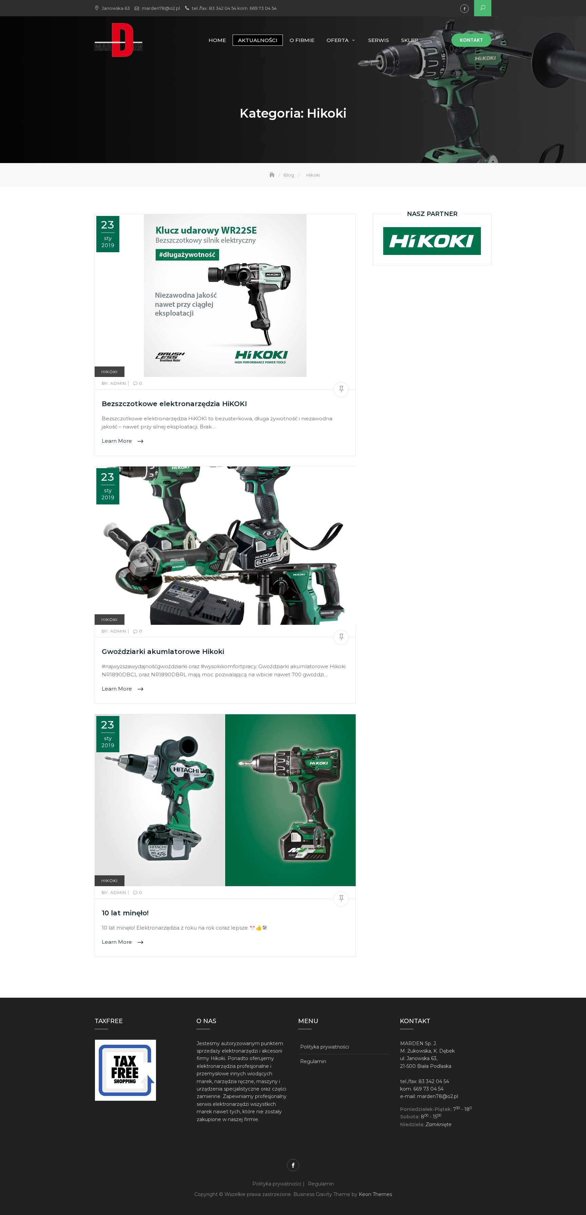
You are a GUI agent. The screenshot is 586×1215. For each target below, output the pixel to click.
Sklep (409, 40)
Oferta (338, 40)
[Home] (272, 175)
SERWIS (378, 40)
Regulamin (313, 1061)
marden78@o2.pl (161, 8)
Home (217, 40)
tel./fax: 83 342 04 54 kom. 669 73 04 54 (234, 8)
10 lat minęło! (125, 913)
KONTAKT (471, 40)
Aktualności (257, 40)
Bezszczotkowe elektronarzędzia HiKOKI (174, 404)
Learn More (117, 441)
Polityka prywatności (324, 1047)
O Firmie (302, 40)
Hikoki (109, 371)
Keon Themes (375, 1194)
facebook (464, 8)
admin (115, 383)
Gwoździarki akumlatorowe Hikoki (163, 652)
